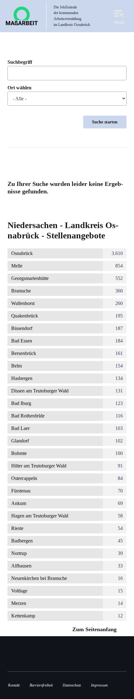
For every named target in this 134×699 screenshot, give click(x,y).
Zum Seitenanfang (95, 629)
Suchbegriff (19, 62)
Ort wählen (19, 87)
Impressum (99, 685)
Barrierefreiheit (41, 685)
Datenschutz (72, 685)
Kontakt (14, 685)
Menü (119, 22)
